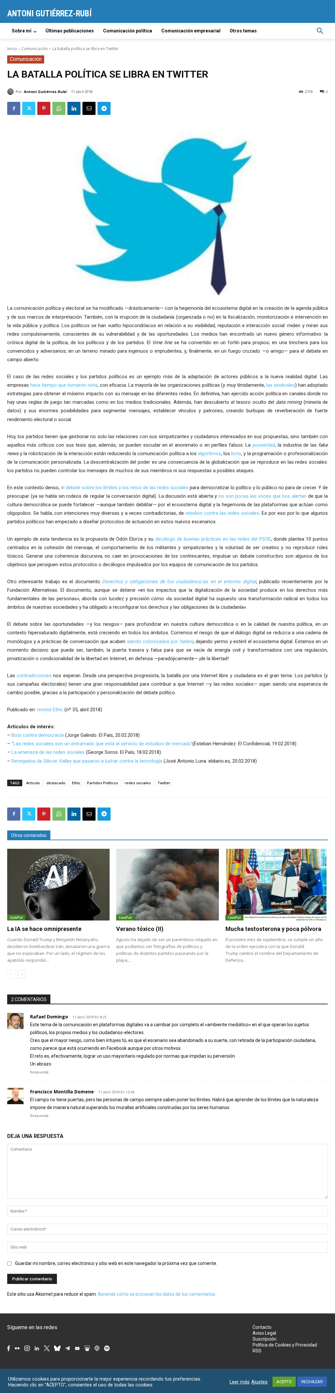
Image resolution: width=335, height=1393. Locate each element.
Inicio (12, 48)
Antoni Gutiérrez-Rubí (45, 91)
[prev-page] (11, 974)
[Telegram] (104, 108)
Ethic (76, 782)
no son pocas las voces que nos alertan (263, 496)
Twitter (163, 782)
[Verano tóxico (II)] (167, 884)
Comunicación (34, 48)
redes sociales (138, 782)
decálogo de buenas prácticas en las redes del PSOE (213, 539)
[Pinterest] (43, 108)
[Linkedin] (73, 108)
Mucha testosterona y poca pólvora (273, 928)
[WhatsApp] (58, 108)
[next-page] (22, 974)
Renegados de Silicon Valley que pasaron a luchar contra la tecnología (86, 761)
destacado (55, 782)
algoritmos (209, 453)
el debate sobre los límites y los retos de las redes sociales (124, 488)
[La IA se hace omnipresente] (58, 884)
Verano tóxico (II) (140, 928)
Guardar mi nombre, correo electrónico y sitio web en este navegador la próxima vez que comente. (116, 1263)
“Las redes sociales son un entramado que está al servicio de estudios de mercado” (101, 744)
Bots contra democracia (37, 735)
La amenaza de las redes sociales (48, 752)
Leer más (240, 1382)
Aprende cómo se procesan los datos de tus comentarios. (157, 1294)
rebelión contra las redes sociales (222, 513)
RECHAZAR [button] (312, 1381)
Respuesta (39, 1072)
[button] (320, 31)
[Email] (89, 108)
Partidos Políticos (102, 782)
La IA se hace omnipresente (44, 928)
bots (236, 453)
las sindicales (280, 385)
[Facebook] (13, 108)
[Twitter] (28, 108)
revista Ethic (50, 710)
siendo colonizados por (160, 641)
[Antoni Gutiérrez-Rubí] (11, 91)
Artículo (33, 782)
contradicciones (34, 675)
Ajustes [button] (259, 1382)
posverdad (264, 445)
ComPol (16, 917)
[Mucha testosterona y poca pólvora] (276, 884)
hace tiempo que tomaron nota (63, 385)
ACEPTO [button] (284, 1381)
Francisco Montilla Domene (62, 1091)
